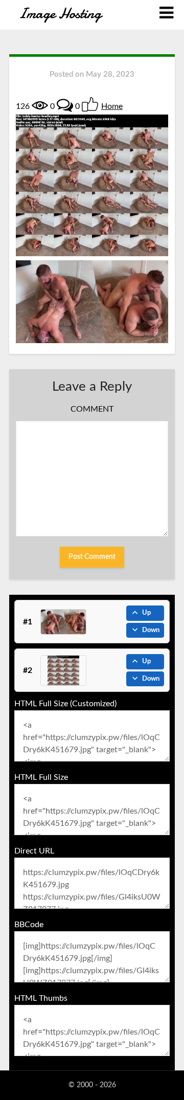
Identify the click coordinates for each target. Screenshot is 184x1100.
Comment (92, 409)
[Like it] (90, 104)
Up (146, 613)
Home (112, 106)
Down (150, 630)
